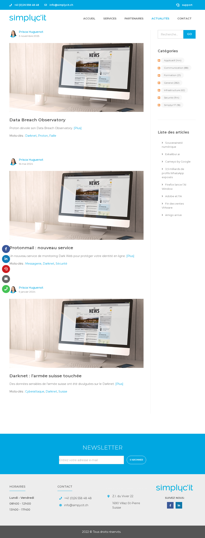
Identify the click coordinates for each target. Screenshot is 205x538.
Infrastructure (174, 90)
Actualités (160, 18)
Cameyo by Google (178, 161)
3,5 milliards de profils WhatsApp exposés (173, 173)
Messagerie (33, 263)
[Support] (6, 269)
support (186, 4)
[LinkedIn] (6, 259)
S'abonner (136, 460)
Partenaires (134, 18)
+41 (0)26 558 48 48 (26, 4)
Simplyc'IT (172, 104)
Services (110, 18)
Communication (176, 67)
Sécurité (61, 263)
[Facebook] (6, 249)
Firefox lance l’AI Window (174, 186)
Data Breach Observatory (37, 119)
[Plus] (78, 128)
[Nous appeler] (6, 289)
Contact (184, 18)
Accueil (89, 18)
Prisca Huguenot (31, 32)
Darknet (31, 136)
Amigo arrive (173, 215)
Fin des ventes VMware (173, 205)
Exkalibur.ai (172, 154)
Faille (52, 136)
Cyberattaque (34, 391)
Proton (43, 136)
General (171, 82)
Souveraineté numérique (172, 145)
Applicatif (172, 60)
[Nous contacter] (6, 279)
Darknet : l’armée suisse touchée (45, 375)
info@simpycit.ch (76, 505)
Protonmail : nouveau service (41, 247)
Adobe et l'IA (173, 196)
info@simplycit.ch (61, 4)
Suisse (62, 391)
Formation (172, 75)
